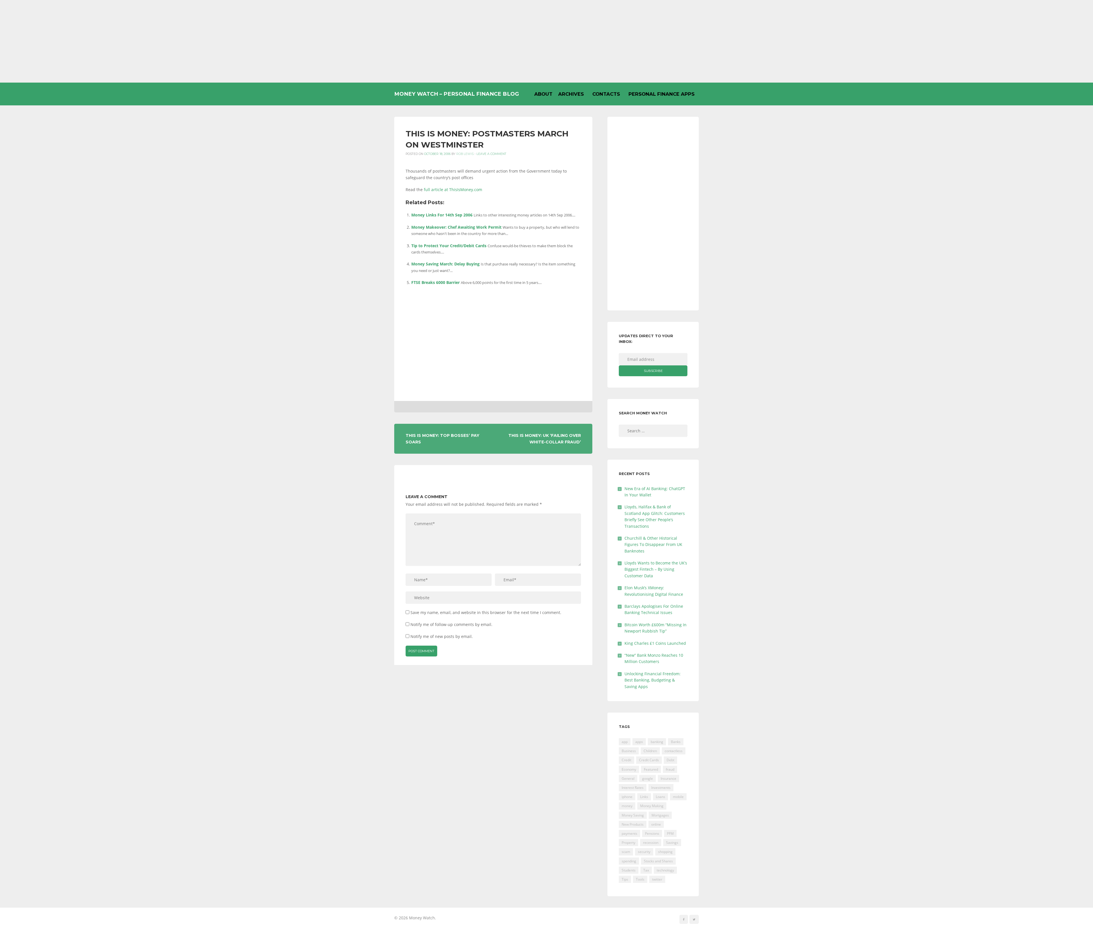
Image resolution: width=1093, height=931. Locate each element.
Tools (640, 879)
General (628, 778)
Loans (660, 796)
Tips (625, 879)
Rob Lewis (465, 154)
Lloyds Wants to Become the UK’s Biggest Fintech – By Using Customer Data (655, 569)
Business (629, 750)
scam (626, 851)
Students (629, 870)
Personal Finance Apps (661, 94)
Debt (670, 760)
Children (650, 750)
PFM (670, 833)
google (647, 778)
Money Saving (633, 815)
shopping (665, 851)
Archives (571, 94)
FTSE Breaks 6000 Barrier (435, 282)
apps (639, 741)
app (625, 741)
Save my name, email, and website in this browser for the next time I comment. (485, 612)
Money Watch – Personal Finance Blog (456, 94)
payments (629, 833)
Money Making (651, 805)
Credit (626, 760)
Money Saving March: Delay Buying (445, 264)
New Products (633, 824)
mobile (678, 796)
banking (657, 741)
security (644, 851)
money (627, 805)
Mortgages (660, 815)
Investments (661, 787)
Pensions (652, 833)
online (656, 824)
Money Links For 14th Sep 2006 (441, 215)
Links (644, 796)
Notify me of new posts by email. (441, 636)
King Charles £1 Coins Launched (655, 643)
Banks (676, 741)
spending (629, 861)
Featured (651, 769)
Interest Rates (633, 787)
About (543, 94)
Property (628, 842)
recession (650, 842)
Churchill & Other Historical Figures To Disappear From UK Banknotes (653, 544)
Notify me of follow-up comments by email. (451, 624)
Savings (672, 842)
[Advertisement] (546, 41)
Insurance (668, 778)
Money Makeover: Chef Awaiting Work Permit (456, 227)
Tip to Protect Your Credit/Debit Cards (448, 245)
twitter (657, 879)
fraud (670, 769)
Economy (629, 769)
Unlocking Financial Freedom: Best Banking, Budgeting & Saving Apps (652, 680)
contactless (674, 750)
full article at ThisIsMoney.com (453, 189)
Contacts (606, 94)
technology (665, 870)
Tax (646, 870)
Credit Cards (649, 760)
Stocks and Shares (658, 861)
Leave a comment (491, 154)
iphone (627, 796)
